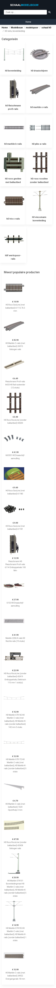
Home (28, 22)
